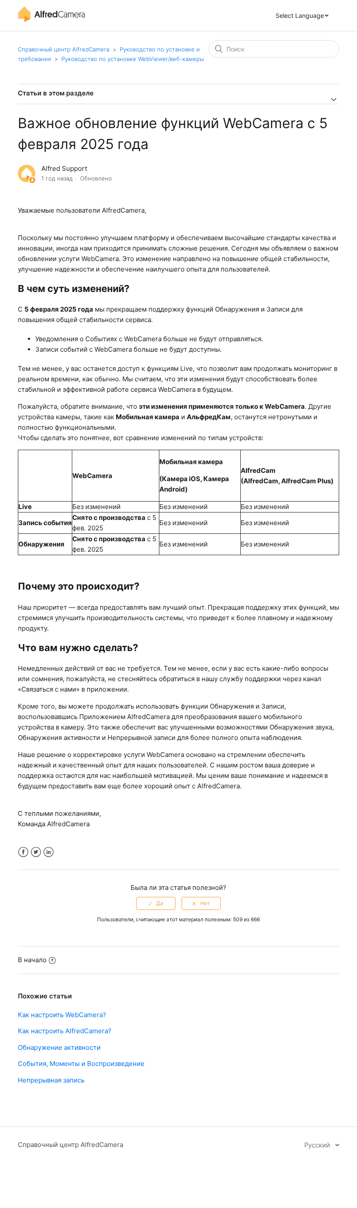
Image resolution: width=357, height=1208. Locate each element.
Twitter (35, 852)
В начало (32, 960)
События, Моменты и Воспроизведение (81, 1063)
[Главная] (51, 20)
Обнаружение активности (59, 1047)
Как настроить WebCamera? (62, 1015)
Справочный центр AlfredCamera (63, 49)
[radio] (155, 903)
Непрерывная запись (51, 1080)
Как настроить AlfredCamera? (64, 1031)
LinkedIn (48, 852)
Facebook (23, 852)
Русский (318, 1145)
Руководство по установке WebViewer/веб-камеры (132, 58)
